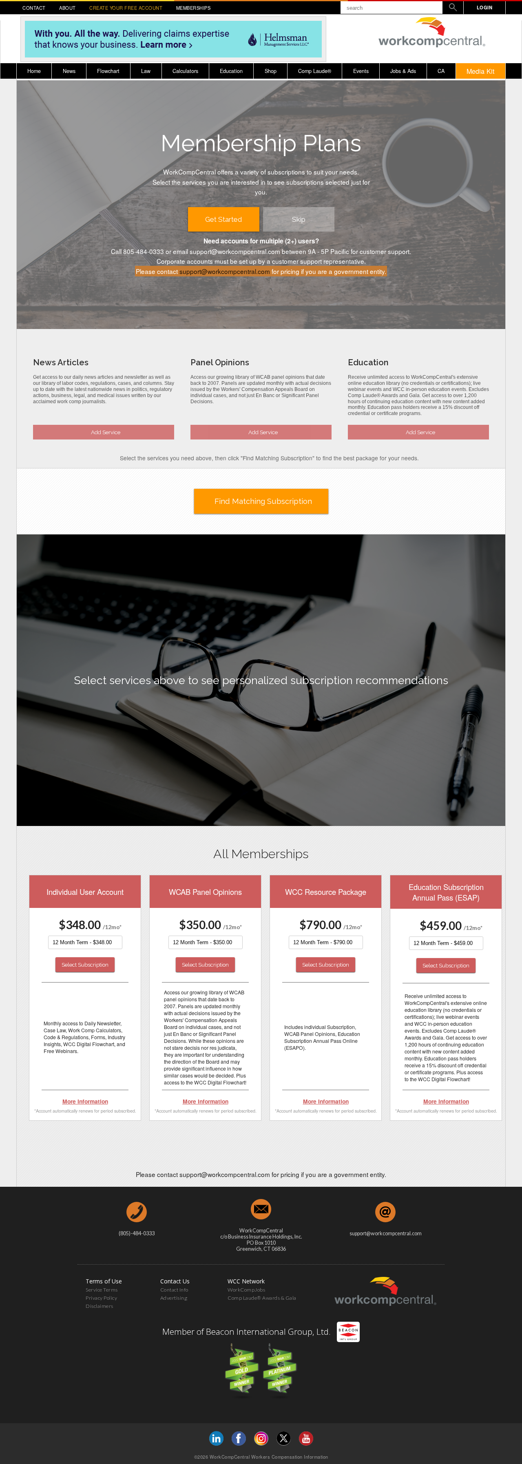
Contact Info (174, 1290)
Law (145, 71)
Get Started (223, 219)
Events (361, 71)
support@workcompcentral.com (224, 271)
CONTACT (34, 7)
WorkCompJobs (246, 1290)
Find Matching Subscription (263, 501)
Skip (298, 219)
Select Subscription (85, 964)
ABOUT (67, 7)
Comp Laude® (314, 71)
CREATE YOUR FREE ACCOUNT (125, 7)
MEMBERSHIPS (193, 7)
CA (441, 71)
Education (231, 71)
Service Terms (102, 1290)
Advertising (174, 1298)
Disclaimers (99, 1306)
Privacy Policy (101, 1298)
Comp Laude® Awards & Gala (262, 1298)
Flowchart (108, 71)
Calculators (185, 71)
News (69, 71)
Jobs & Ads (403, 71)
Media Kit (481, 71)
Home (34, 71)
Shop (270, 71)
